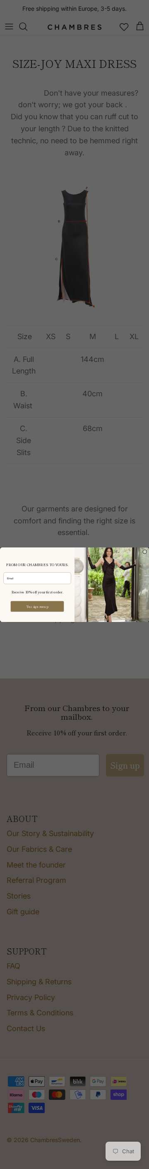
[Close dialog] (145, 552)
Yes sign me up (37, 606)
